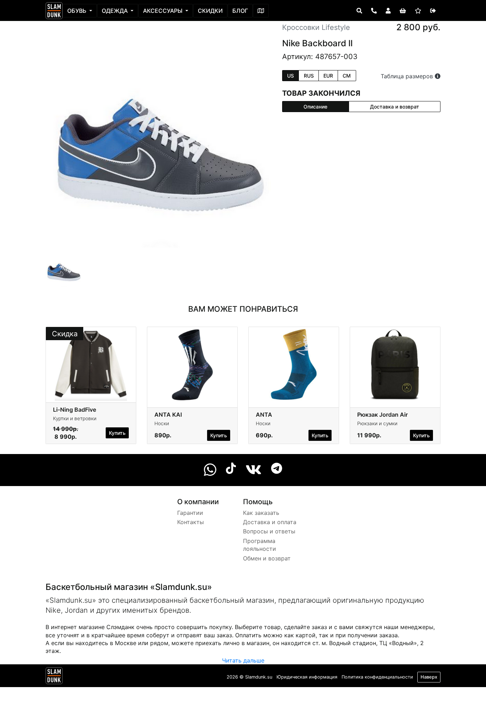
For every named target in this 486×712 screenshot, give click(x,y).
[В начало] (54, 677)
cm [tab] (347, 76)
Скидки (210, 10)
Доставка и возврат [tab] (394, 107)
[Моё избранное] (418, 10)
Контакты (190, 522)
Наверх (429, 677)
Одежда (115, 10)
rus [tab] (309, 76)
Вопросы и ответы (269, 531)
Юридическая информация (306, 677)
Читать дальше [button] (243, 660)
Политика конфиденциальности (377, 677)
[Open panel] (359, 10)
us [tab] (290, 76)
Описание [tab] (315, 107)
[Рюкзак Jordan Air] (395, 364)
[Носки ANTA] (294, 364)
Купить (117, 433)
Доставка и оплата (269, 522)
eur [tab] (328, 76)
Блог (240, 10)
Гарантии (190, 512)
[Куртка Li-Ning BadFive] (91, 364)
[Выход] (433, 10)
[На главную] (54, 10)
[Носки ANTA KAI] (192, 364)
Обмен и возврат (267, 558)
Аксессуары (163, 10)
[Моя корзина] (403, 10)
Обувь (77, 10)
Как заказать (261, 512)
